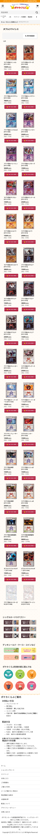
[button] (3, 6)
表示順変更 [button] (31, 36)
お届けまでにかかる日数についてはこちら (16, 738)
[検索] (37, 12)
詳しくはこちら (19, 708)
